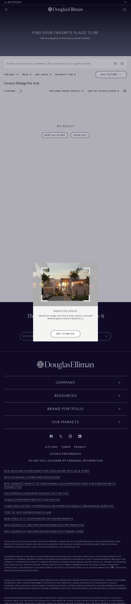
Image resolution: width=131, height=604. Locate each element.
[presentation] (65, 333)
